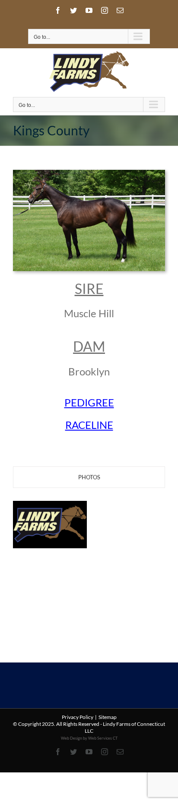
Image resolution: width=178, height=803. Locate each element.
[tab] (89, 477)
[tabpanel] (89, 551)
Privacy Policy (77, 717)
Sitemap (108, 717)
